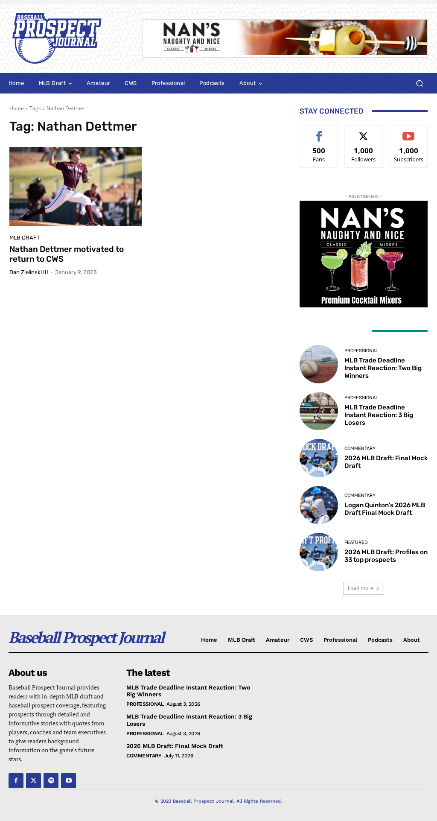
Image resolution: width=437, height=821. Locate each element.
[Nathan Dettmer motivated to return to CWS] (75, 186)
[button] (419, 83)
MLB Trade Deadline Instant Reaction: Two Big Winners (383, 368)
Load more (360, 588)
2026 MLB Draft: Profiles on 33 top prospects (386, 556)
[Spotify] (51, 780)
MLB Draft (24, 237)
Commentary (360, 448)
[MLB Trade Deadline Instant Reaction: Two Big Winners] (319, 364)
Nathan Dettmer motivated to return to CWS (66, 254)
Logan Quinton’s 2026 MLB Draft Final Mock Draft (384, 509)
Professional (361, 350)
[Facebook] (16, 780)
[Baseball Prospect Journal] (67, 38)
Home (16, 108)
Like (319, 132)
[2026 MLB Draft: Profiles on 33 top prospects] (319, 552)
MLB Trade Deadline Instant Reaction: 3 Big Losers (378, 415)
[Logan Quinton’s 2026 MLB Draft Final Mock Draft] (319, 505)
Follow (364, 132)
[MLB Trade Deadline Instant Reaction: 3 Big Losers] (319, 411)
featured (356, 542)
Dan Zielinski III (28, 272)
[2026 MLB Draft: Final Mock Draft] (319, 458)
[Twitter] (33, 780)
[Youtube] (68, 780)
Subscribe (408, 132)
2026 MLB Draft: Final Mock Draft (174, 745)
